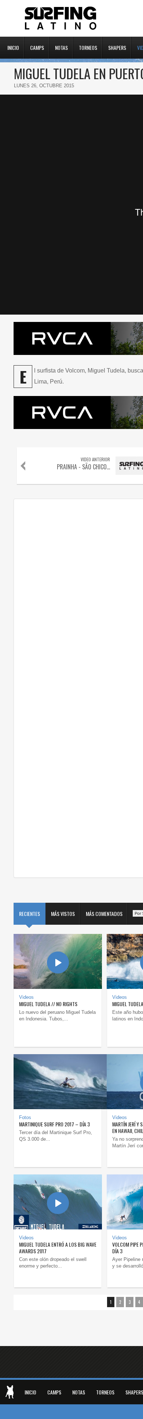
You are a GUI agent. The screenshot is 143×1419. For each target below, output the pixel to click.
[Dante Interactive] (10, 1391)
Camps (37, 47)
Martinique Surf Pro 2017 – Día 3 (54, 1124)
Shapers (117, 47)
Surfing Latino (61, 18)
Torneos (88, 47)
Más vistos (63, 913)
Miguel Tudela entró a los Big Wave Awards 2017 (57, 1247)
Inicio (13, 47)
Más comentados (104, 913)
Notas (61, 47)
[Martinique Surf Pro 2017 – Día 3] (58, 1081)
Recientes (29, 913)
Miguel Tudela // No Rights (48, 1004)
